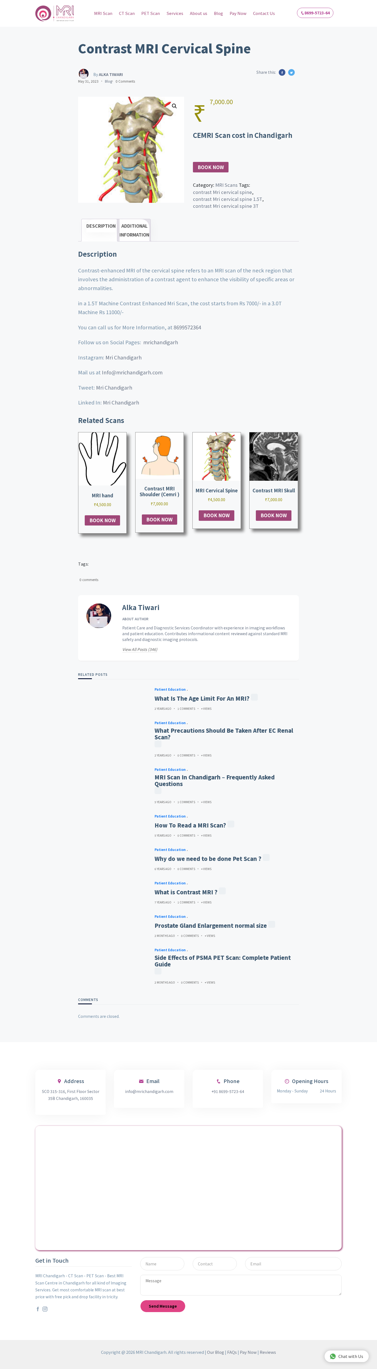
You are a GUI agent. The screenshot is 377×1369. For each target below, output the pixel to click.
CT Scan (127, 13)
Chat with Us (350, 1356)
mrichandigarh (160, 342)
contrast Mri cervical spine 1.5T (227, 199)
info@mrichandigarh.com (149, 1091)
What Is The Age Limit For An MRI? (202, 698)
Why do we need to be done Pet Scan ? (208, 858)
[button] (174, 106)
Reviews (268, 1352)
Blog (218, 13)
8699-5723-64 (317, 12)
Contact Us (264, 13)
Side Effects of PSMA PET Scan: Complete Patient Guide (223, 961)
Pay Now (238, 13)
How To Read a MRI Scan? (190, 825)
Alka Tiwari (141, 607)
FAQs (232, 1352)
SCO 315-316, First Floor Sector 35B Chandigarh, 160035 (70, 1095)
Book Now (211, 167)
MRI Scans (226, 185)
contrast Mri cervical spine (222, 192)
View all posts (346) (139, 649)
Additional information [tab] (134, 230)
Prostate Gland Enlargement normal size (211, 925)
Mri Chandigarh (123, 357)
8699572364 (187, 327)
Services (174, 13)
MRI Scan (103, 13)
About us (198, 13)
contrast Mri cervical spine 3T (226, 206)
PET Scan (150, 13)
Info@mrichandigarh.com (132, 372)
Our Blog (215, 1352)
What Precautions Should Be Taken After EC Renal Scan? (224, 733)
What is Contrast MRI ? (186, 892)
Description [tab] (101, 225)
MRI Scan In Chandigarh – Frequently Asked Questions (215, 780)
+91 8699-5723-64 (227, 1091)
